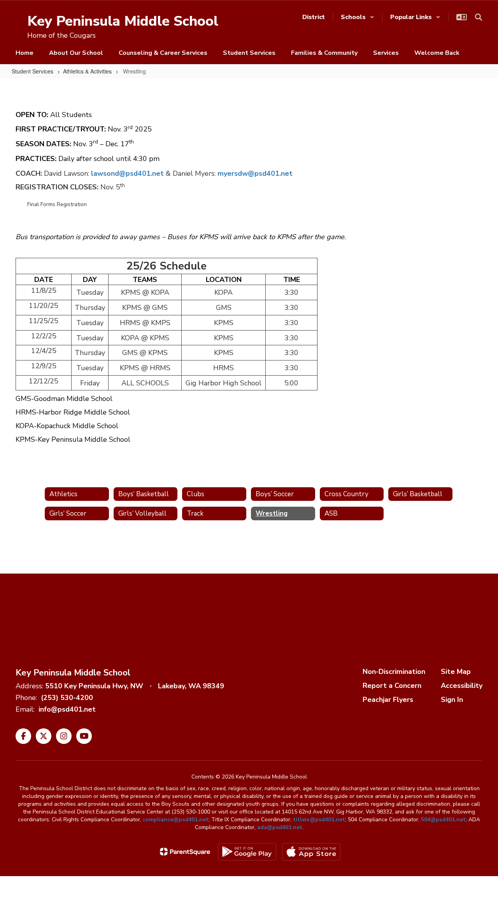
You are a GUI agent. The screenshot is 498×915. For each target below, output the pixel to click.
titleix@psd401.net (319, 819)
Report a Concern (392, 685)
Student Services (32, 71)
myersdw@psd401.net (255, 173)
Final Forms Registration (57, 204)
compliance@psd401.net (176, 819)
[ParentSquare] (185, 851)
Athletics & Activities (87, 71)
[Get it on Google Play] (247, 852)
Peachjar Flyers (388, 699)
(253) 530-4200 (67, 697)
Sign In (452, 699)
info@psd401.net (67, 709)
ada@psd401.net (279, 827)
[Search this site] (478, 17)
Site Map (456, 671)
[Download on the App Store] (311, 852)
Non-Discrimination (394, 671)
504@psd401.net (443, 819)
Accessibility (461, 685)
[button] (357, 17)
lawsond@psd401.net (127, 173)
